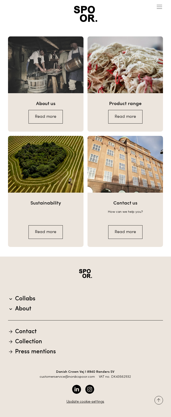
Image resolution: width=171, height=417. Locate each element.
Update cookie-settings (85, 402)
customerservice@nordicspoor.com (67, 377)
